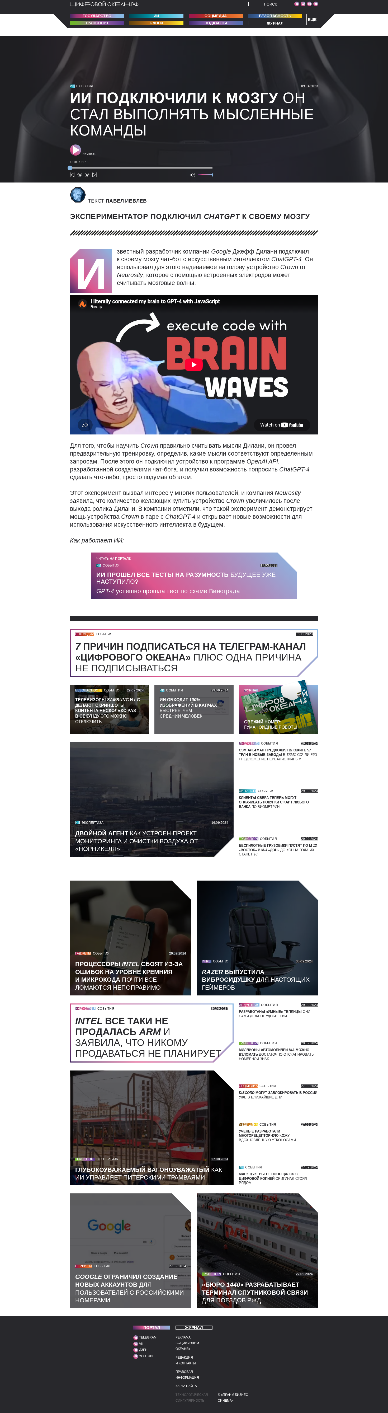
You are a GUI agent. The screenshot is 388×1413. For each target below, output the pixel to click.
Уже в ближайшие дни (278, 1095)
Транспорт (97, 23)
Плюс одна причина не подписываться (190, 657)
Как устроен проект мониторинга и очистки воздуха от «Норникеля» (136, 841)
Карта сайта (186, 1386)
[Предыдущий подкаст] (72, 174)
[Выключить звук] (193, 174)
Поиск (270, 4)
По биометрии (274, 802)
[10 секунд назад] (79, 174)
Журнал (275, 23)
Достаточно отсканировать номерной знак (276, 1054)
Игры (206, 961)
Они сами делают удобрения (274, 1014)
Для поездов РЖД (255, 1292)
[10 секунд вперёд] (87, 174)
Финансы (247, 791)
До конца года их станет (278, 850)
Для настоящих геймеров (256, 979)
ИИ (156, 16)
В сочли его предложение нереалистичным (278, 754)
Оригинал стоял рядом (273, 1178)
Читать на (113, 558)
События (84, 86)
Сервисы (83, 1266)
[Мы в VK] (303, 4)
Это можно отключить (107, 711)
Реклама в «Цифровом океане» (187, 1343)
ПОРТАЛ (151, 1328)
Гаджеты (83, 953)
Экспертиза (92, 823)
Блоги (156, 23)
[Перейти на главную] (104, 4)
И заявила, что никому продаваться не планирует (150, 1037)
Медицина (248, 1124)
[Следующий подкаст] (94, 174)
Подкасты (216, 23)
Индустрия (249, 743)
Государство (97, 16)
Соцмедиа (216, 16)
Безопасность (275, 16)
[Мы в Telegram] (296, 4)
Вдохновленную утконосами (267, 1135)
